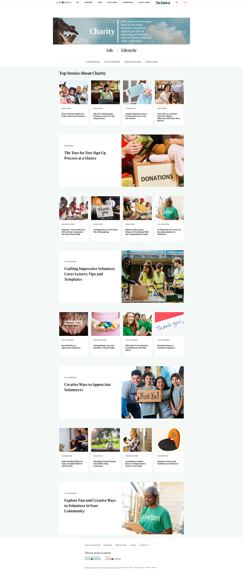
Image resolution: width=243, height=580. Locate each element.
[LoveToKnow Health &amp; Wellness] (93, 557)
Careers (133, 545)
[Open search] (177, 2)
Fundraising (93, 62)
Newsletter (107, 545)
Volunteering (112, 62)
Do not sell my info (126, 567)
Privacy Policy (139, 567)
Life (109, 50)
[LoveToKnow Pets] (113, 557)
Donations (151, 62)
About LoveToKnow (92, 545)
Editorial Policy (121, 545)
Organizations (133, 62)
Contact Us (143, 545)
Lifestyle (129, 50)
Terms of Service (151, 567)
